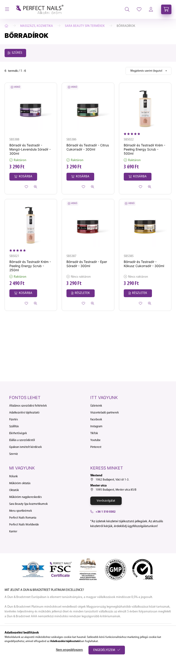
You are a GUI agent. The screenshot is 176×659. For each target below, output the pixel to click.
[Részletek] (80, 293)
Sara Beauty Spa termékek (85, 26)
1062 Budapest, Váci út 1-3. (112, 479)
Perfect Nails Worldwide (24, 524)
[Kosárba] (23, 177)
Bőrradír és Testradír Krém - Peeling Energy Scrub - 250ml (30, 266)
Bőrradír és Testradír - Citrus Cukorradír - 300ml (87, 147)
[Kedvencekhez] (26, 187)
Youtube (95, 440)
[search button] (127, 9)
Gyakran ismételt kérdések (25, 447)
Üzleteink (96, 405)
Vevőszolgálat (106, 500)
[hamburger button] (7, 9)
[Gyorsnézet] (35, 187)
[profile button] (139, 9)
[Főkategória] (6, 25)
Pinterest (95, 447)
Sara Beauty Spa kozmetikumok (28, 504)
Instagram (96, 426)
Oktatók (14, 490)
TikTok (94, 433)
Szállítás (14, 426)
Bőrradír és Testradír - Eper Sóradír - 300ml (86, 264)
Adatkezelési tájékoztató (24, 412)
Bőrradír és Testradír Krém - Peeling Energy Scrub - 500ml (144, 149)
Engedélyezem (104, 650)
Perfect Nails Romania (22, 517)
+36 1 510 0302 (106, 511)
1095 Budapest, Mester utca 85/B (116, 489)
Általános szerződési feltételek (28, 405)
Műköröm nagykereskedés (25, 497)
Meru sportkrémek (20, 510)
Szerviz (13, 453)
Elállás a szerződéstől (22, 440)
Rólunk (13, 476)
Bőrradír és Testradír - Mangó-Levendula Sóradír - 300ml (30, 149)
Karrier (13, 531)
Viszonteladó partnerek (104, 412)
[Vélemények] (133, 134)
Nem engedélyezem (69, 650)
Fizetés (13, 419)
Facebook (96, 419)
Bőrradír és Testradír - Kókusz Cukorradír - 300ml (144, 264)
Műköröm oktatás (19, 483)
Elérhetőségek (18, 433)
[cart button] (166, 9)
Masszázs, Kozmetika (36, 26)
